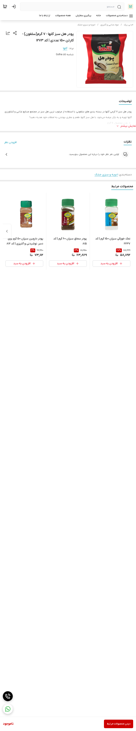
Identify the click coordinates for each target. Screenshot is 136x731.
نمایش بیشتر (128, 126)
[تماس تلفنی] (8, 696)
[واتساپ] (8, 709)
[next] (7, 231)
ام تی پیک (128, 24)
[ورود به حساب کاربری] (14, 6)
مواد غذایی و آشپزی (109, 24)
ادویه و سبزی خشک (86, 24)
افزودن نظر (10, 142)
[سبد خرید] (5, 6)
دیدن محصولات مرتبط (118, 723)
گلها (65, 48)
